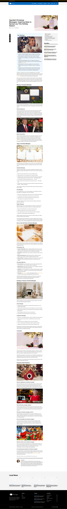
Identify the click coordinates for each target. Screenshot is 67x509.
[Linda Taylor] (18, 462)
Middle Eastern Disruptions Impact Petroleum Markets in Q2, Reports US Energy (50, 49)
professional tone (40, 272)
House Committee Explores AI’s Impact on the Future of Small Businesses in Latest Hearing (50, 59)
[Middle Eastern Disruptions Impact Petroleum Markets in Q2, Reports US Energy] (27, 480)
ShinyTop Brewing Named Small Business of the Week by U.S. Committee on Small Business (50, 52)
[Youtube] (57, 1)
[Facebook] (52, 1)
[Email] (10, 41)
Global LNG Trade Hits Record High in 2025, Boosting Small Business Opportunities (50, 46)
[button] (57, 3)
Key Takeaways (47, 35)
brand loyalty (18, 140)
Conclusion (46, 39)
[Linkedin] (54, 1)
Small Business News (46, 45)
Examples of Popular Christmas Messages (50, 38)
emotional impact (24, 62)
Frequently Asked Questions (48, 40)
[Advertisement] (33, 10)
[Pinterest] (10, 38)
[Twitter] (55, 1)
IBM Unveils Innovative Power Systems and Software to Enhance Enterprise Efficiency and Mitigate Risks (50, 56)
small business (25, 272)
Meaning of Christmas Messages (49, 36)
